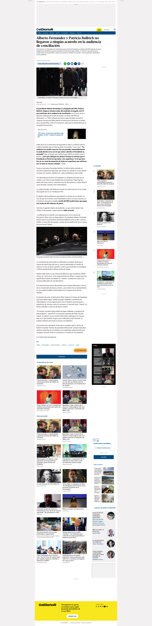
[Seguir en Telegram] (100, 606)
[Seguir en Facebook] (98, 606)
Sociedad (52, 33)
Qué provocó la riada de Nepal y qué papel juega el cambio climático (97, 480)
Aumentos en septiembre (84, 1)
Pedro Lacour (40, 466)
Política (39, 33)
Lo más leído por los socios (45, 362)
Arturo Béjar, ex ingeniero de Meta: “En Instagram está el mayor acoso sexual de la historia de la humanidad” (74, 486)
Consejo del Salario (64, 1)
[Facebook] (68, 63)
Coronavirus (71, 345)
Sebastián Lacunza (41, 385)
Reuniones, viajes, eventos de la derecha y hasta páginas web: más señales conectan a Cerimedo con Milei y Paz (74, 407)
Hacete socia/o (99, 30)
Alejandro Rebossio (67, 464)
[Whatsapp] (65, 63)
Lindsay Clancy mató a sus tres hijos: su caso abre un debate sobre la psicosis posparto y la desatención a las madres (74, 382)
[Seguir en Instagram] (102, 606)
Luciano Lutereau (108, 1)
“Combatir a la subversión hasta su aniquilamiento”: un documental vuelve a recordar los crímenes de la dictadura (98, 361)
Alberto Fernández (55, 345)
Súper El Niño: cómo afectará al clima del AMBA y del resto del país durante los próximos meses (97, 498)
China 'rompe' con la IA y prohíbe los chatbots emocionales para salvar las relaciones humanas (49, 407)
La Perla (73, 1)
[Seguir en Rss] (107, 606)
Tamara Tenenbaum (41, 486)
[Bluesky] (72, 63)
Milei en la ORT (48, 1)
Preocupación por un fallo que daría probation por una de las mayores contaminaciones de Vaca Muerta (98, 471)
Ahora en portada (42, 416)
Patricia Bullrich (45, 345)
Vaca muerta (92, 1)
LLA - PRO (96, 1)
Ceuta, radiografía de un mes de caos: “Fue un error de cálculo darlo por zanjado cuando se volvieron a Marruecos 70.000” (48, 557)
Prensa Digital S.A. (65, 622)
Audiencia (64, 345)
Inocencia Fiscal (101, 1)
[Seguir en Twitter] (96, 606)
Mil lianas (113, 1)
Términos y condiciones (86, 622)
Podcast (79, 33)
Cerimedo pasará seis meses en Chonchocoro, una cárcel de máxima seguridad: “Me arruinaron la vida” (49, 510)
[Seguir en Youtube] (105, 606)
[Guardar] (82, 63)
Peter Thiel (58, 1)
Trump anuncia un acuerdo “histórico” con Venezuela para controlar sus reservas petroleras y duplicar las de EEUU (74, 534)
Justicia (77, 345)
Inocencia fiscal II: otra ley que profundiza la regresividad (47, 533)
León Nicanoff (66, 562)
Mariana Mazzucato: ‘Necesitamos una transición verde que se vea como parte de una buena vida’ (97, 489)
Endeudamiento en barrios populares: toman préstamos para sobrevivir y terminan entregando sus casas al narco (74, 557)
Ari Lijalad (77, 1)
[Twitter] (75, 63)
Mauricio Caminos (67, 412)
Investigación (64, 33)
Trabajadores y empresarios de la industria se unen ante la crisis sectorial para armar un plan (73, 460)
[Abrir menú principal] (115, 29)
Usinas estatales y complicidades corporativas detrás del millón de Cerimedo (47, 382)
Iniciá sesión (106, 29)
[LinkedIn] (79, 63)
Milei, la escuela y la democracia (73, 509)
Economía (45, 33)
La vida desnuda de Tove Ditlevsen (48, 484)
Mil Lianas (72, 33)
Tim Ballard (70, 1)
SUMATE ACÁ (72, 616)
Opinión (58, 33)
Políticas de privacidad (75, 622)
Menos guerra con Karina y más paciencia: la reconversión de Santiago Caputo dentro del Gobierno (47, 461)
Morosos (53, 1)
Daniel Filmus (66, 511)
